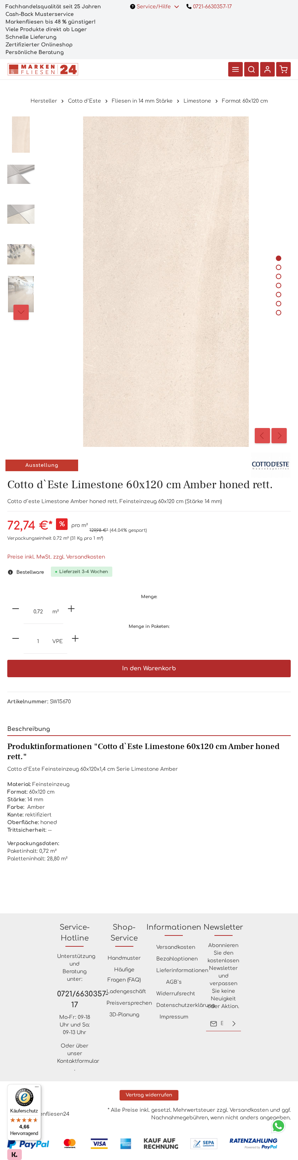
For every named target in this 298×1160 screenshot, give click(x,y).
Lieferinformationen (182, 970)
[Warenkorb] (283, 69)
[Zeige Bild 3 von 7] (278, 276)
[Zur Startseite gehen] (42, 69)
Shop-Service (124, 932)
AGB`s (174, 982)
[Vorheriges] (262, 435)
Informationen (173, 927)
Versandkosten (175, 947)
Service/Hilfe (153, 6)
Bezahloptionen (177, 959)
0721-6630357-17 (212, 6)
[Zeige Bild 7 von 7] (278, 312)
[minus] (15, 608)
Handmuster (124, 958)
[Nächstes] (279, 435)
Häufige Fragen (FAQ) (124, 975)
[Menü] (235, 69)
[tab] (149, 729)
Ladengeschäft (126, 991)
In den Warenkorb (149, 668)
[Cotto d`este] (271, 465)
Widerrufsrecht (175, 993)
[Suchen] (251, 69)
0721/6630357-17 (74, 999)
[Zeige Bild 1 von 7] (278, 258)
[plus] (71, 608)
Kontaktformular (78, 1061)
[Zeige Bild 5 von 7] (278, 294)
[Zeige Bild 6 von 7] (278, 303)
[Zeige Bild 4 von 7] (278, 285)
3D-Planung (124, 1014)
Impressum (174, 1017)
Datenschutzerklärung (185, 1005)
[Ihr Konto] (267, 69)
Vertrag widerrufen (149, 1095)
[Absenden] (234, 1023)
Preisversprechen (129, 1003)
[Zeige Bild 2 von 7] (278, 267)
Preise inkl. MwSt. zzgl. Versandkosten (56, 557)
